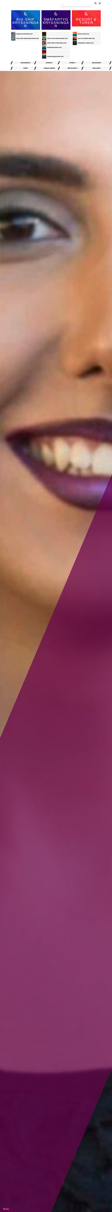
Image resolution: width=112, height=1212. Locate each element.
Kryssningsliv (25, 62)
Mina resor (96, 68)
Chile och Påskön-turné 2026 (86, 38)
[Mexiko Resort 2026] (75, 35)
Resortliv (49, 62)
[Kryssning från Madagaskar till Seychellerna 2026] (44, 35)
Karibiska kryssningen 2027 (24, 33)
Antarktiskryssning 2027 (54, 47)
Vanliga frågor (49, 68)
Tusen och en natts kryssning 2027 (57, 38)
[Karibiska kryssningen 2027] (13, 35)
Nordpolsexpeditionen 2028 (55, 56)
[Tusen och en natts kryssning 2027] (44, 40)
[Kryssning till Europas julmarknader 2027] (44, 53)
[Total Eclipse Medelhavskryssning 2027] (13, 40)
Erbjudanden (96, 62)
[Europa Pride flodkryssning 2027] (44, 44)
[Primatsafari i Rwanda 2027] (75, 44)
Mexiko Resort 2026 (83, 33)
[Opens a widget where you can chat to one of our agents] (6, 1209)
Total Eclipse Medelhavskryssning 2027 (27, 38)
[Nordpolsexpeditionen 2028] (44, 58)
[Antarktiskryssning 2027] (44, 49)
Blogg (25, 68)
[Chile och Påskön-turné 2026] (75, 40)
